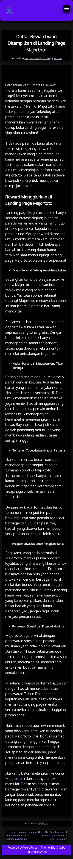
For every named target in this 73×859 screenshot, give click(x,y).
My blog (43, 823)
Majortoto (13, 778)
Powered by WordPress (23, 847)
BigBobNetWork (36, 852)
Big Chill (56, 847)
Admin (58, 58)
